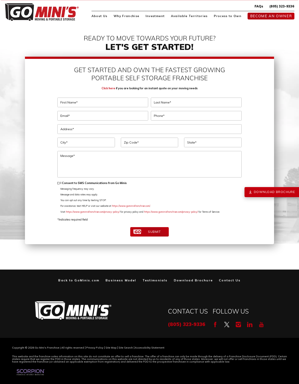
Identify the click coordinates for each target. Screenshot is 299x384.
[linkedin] (249, 324)
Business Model (121, 280)
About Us (99, 16)
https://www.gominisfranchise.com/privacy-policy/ (93, 211)
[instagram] (238, 324)
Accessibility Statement (149, 347)
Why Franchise (126, 16)
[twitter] (226, 324)
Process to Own (227, 16)
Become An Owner (271, 16)
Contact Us (230, 280)
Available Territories (189, 16)
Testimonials (155, 280)
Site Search (126, 347)
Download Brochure (193, 280)
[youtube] (261, 324)
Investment (155, 16)
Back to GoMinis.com (78, 280)
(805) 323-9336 (281, 6)
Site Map (111, 347)
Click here (108, 88)
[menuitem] (99, 16)
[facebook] (215, 324)
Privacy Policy (94, 347)
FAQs (259, 6)
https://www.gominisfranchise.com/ (131, 205)
